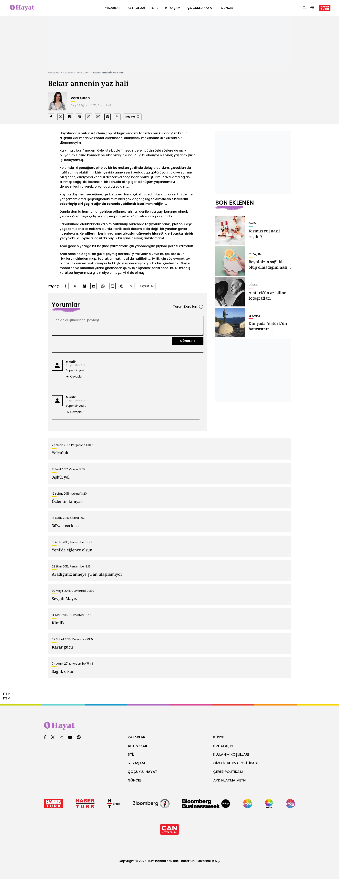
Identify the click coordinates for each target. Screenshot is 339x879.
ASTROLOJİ (137, 745)
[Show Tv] (247, 803)
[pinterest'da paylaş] (107, 117)
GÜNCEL (134, 780)
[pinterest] (79, 737)
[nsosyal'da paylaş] (70, 117)
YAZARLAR (136, 737)
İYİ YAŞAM (136, 763)
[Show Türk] (269, 803)
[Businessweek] (206, 803)
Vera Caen (83, 72)
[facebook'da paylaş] (51, 117)
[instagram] (61, 737)
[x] (53, 737)
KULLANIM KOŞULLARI (231, 754)
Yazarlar (68, 72)
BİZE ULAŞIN (223, 745)
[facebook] (45, 737)
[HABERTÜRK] (325, 8)
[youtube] (70, 737)
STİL (131, 754)
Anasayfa (53, 72)
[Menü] (312, 8)
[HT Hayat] (169, 726)
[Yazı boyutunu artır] (117, 117)
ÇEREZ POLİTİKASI (228, 771)
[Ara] (304, 8)
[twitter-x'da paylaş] (60, 117)
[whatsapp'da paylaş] (89, 117)
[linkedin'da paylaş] (79, 117)
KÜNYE (218, 737)
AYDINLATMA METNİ (229, 780)
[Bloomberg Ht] (151, 803)
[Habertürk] (53, 803)
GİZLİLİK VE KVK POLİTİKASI (235, 763)
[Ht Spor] (113, 803)
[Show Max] (290, 803)
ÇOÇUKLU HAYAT (142, 771)
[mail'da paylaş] (98, 117)
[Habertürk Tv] (85, 803)
